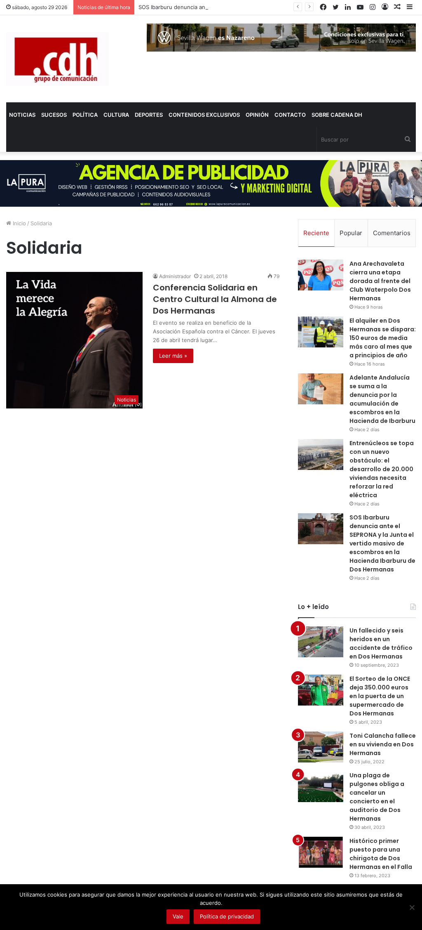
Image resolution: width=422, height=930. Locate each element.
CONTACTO (290, 114)
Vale (178, 916)
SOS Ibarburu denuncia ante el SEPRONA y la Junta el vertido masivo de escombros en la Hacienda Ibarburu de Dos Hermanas (382, 543)
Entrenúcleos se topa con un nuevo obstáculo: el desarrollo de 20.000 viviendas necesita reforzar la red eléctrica (381, 469)
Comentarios (391, 233)
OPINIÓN (257, 114)
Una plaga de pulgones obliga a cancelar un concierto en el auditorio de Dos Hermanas (376, 797)
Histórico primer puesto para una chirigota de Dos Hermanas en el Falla (380, 854)
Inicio (18, 223)
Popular (351, 233)
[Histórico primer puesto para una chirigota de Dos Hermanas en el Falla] (320, 852)
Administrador (175, 276)
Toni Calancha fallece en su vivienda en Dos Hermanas (382, 744)
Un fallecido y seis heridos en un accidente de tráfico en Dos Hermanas (381, 643)
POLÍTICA (85, 114)
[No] (412, 907)
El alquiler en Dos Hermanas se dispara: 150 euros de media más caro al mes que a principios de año (382, 337)
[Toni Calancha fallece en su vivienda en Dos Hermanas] (320, 747)
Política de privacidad (227, 916)
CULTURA (116, 114)
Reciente (316, 233)
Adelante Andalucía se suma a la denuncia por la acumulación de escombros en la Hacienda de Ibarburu (382, 399)
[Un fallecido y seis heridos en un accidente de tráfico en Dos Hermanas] (320, 641)
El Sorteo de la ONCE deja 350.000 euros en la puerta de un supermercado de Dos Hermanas (379, 696)
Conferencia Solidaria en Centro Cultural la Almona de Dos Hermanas (215, 299)
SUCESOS (54, 114)
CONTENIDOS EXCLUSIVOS (204, 114)
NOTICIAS (22, 114)
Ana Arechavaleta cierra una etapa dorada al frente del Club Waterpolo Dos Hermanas (380, 281)
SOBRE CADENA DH (337, 114)
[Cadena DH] (57, 59)
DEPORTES (149, 114)
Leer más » (173, 355)
